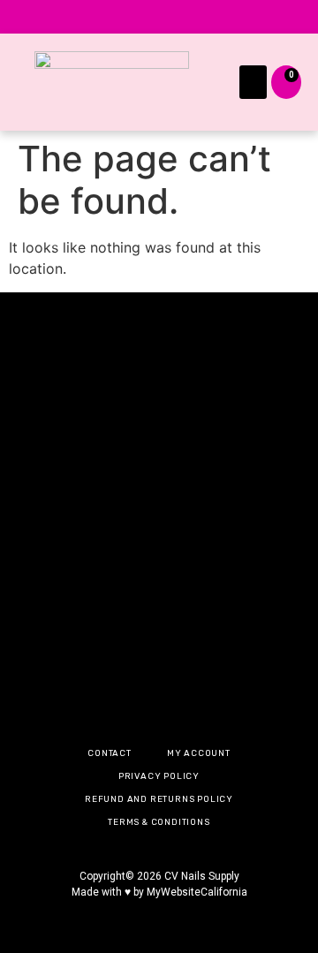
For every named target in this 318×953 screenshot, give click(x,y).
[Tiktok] (180, 17)
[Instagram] (95, 17)
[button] (253, 82)
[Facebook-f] (138, 17)
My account (199, 753)
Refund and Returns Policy (159, 799)
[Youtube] (222, 17)
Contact (109, 753)
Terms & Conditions (158, 822)
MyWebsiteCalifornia (197, 892)
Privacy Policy (159, 776)
